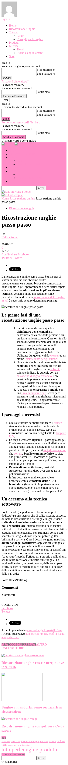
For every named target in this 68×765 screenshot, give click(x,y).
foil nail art (15, 742)
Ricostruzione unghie (21, 208)
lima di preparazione (33, 393)
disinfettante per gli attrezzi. (42, 359)
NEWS (13, 46)
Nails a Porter (10, 237)
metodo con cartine (54, 450)
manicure (44, 741)
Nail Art (52, 742)
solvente (55, 369)
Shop (12, 56)
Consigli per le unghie (30, 39)
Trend (20, 49)
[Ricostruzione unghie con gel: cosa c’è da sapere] (20, 718)
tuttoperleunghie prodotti (29, 749)
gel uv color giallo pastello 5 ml (43, 630)
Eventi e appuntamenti (30, 52)
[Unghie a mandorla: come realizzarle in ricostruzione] (22, 700)
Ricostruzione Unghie (22, 29)
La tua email (43, 91)
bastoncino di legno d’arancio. (35, 376)
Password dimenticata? (15, 81)
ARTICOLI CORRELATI (19, 644)
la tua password (45, 73)
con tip (18, 453)
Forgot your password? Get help (21, 122)
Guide (20, 35)
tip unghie (26, 745)
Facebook (6, 742)
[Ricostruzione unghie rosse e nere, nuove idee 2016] (23, 655)
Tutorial (13, 32)
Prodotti (14, 42)
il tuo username (45, 69)
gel (37, 741)
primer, (58, 422)
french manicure (28, 741)
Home (12, 25)
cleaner (55, 355)
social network (14, 745)
